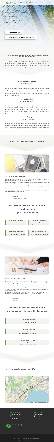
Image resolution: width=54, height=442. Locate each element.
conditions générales (19, 440)
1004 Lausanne (15, 416)
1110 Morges (38, 416)
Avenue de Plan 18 (38, 414)
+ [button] (7, 378)
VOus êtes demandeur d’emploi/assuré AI (21, 37)
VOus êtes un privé (14, 32)
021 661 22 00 (15, 418)
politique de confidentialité (33, 440)
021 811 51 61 (38, 418)
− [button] (7, 380)
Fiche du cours (16, 198)
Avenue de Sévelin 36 (15, 414)
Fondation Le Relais (35, 438)
